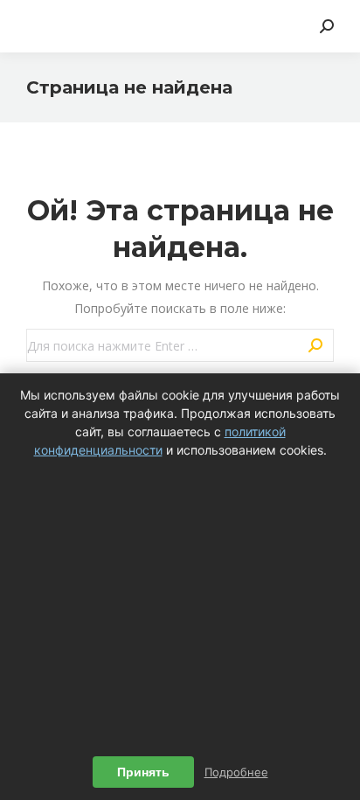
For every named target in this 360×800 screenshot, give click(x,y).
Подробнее (236, 772)
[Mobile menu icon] (36, 26)
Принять (143, 772)
